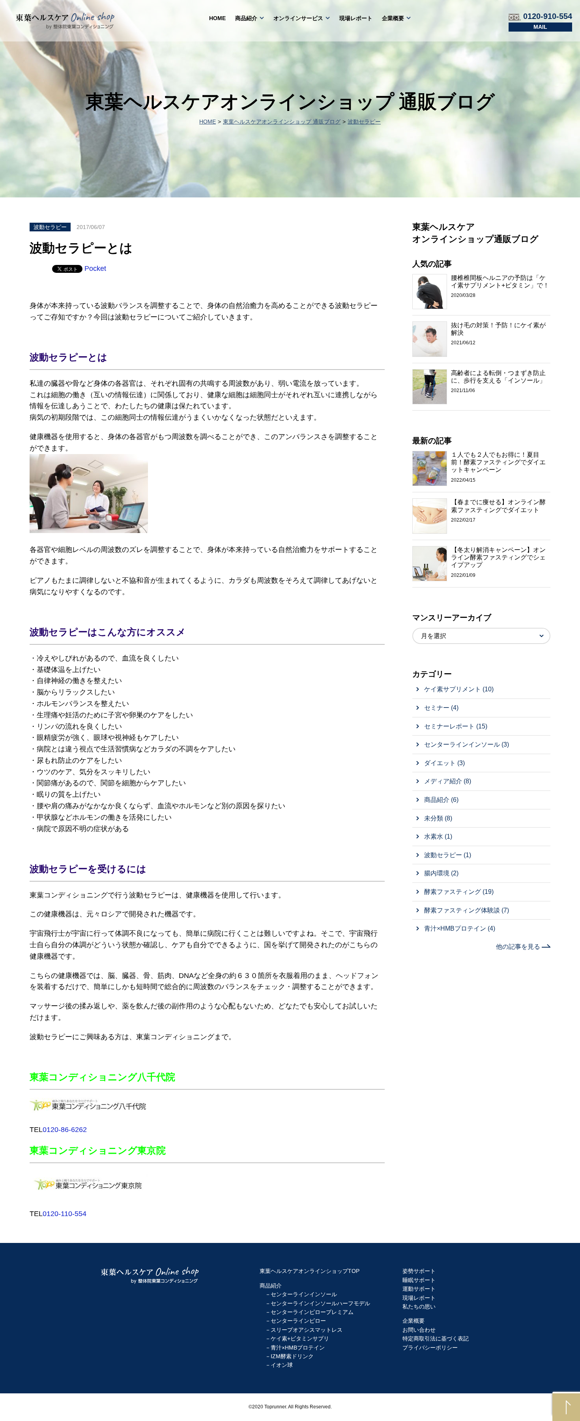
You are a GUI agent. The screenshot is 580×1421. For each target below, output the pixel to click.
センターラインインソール (304, 1294)
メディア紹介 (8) (447, 781)
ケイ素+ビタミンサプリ (300, 1338)
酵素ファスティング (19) (459, 891)
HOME (217, 18)
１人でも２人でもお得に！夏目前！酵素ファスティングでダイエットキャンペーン (498, 462)
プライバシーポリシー (430, 1347)
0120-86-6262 (65, 1130)
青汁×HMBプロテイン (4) (459, 928)
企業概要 (393, 18)
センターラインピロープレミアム (312, 1312)
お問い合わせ (540, 27)
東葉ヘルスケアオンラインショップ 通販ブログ (282, 121)
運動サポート (419, 1289)
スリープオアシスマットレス (306, 1330)
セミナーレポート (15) (455, 726)
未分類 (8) (438, 818)
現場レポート (355, 18)
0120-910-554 (546, 16)
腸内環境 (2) (441, 873)
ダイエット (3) (444, 763)
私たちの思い (419, 1306)
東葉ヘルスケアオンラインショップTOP (309, 1271)
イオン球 (282, 1365)
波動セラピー (364, 121)
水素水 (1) (438, 836)
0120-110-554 (64, 1214)
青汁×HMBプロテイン (298, 1347)
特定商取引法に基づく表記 (435, 1338)
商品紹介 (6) (441, 799)
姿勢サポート (419, 1271)
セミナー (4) (441, 707)
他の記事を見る (519, 946)
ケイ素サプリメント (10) (459, 689)
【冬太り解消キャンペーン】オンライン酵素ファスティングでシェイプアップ (498, 557)
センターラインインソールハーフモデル (320, 1303)
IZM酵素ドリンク (292, 1356)
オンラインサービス (298, 18)
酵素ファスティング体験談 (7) (466, 910)
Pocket (95, 268)
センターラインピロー (298, 1321)
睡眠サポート (419, 1280)
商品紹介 (246, 18)
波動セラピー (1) (447, 855)
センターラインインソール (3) (466, 744)
